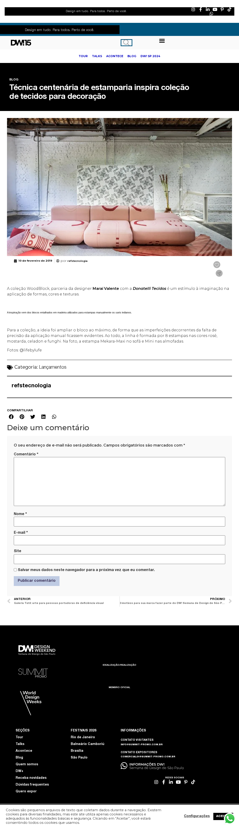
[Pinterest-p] (222, 9)
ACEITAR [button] (223, 816)
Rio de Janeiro (83, 737)
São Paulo (79, 757)
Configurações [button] (197, 816)
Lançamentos (53, 367)
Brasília (77, 751)
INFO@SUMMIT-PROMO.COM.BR (142, 745)
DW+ (19, 771)
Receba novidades (31, 778)
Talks (20, 744)
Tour (19, 737)
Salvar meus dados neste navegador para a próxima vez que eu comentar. (86, 570)
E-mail (21, 533)
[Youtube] (215, 9)
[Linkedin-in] (208, 9)
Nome (20, 514)
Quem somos (27, 764)
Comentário (26, 454)
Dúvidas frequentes (32, 784)
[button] (162, 40)
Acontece (24, 751)
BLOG (13, 79)
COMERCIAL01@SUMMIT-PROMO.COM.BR (148, 757)
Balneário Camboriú (87, 744)
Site (17, 551)
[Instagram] (193, 9)
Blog (19, 757)
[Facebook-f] (200, 9)
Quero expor (26, 791)
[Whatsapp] (211, 13)
